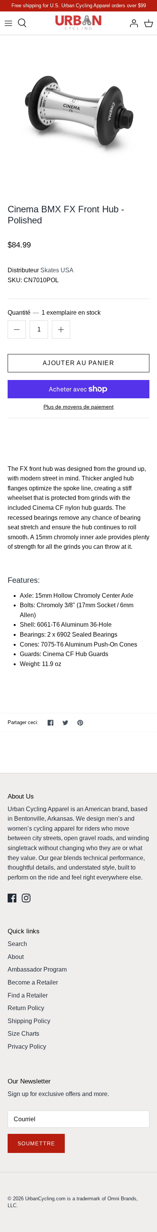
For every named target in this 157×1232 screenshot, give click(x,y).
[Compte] (131, 23)
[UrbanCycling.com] (79, 23)
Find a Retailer (28, 995)
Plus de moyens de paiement (78, 407)
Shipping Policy (29, 1021)
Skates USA (57, 270)
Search (17, 944)
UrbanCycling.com (45, 1198)
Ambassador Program (37, 969)
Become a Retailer (33, 982)
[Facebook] (12, 898)
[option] (78, 113)
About (16, 957)
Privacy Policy (27, 1046)
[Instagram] (26, 898)
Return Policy (26, 1008)
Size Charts (23, 1033)
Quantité (54, 312)
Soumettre (36, 1143)
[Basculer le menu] (8, 23)
